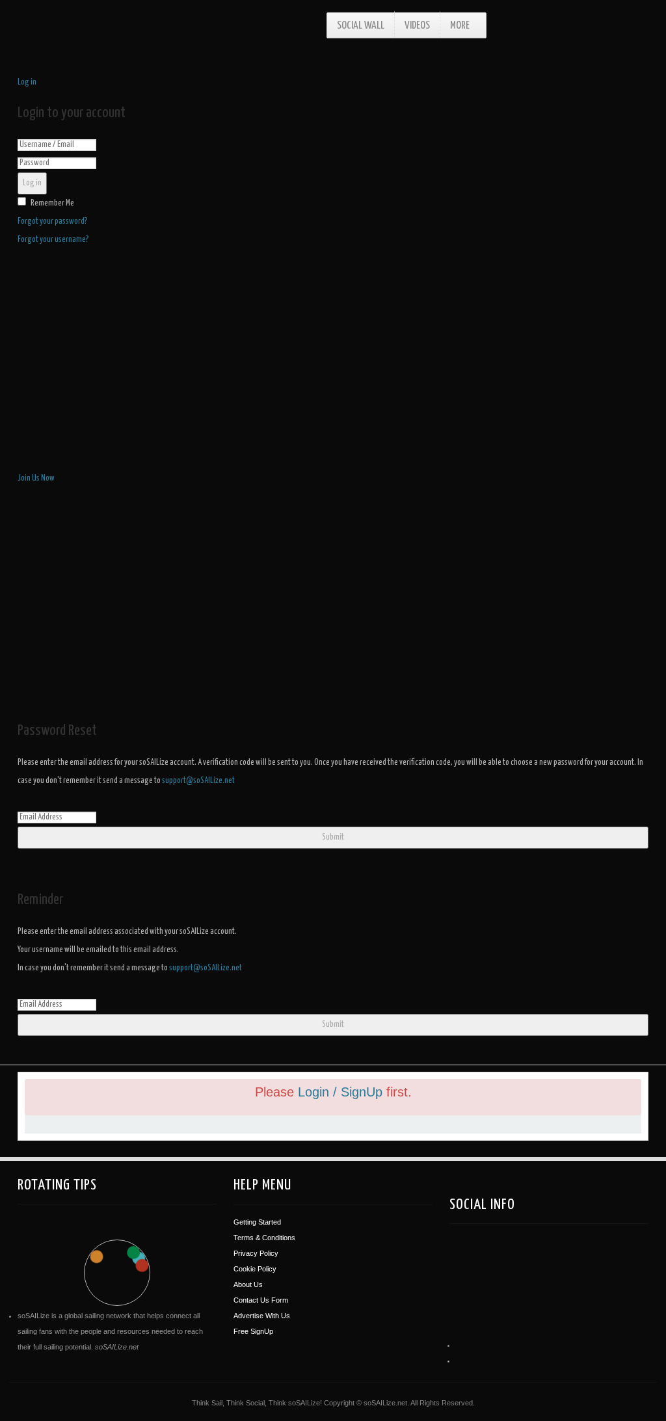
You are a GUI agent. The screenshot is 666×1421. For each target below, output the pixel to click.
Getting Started (257, 1222)
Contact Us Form (260, 1300)
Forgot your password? (53, 221)
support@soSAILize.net (198, 781)
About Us (248, 1284)
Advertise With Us (261, 1316)
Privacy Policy (255, 1253)
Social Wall (360, 25)
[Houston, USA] (496, 1266)
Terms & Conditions (264, 1238)
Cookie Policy (254, 1269)
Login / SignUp (342, 1092)
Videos (417, 25)
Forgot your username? (53, 239)
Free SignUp (253, 1331)
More (460, 25)
